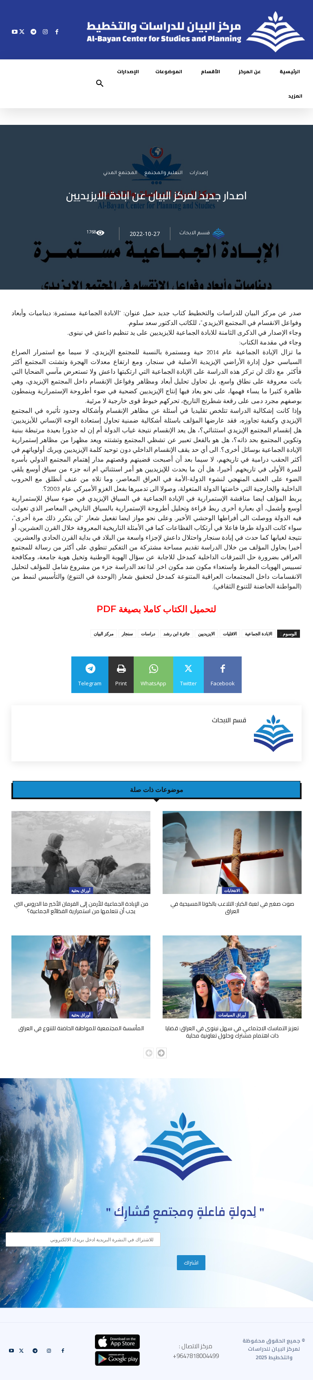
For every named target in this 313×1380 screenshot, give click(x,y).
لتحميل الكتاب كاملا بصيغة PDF (156, 609)
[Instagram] (45, 31)
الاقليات (230, 633)
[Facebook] (56, 31)
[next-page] (161, 1053)
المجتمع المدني (120, 174)
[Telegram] (33, 31)
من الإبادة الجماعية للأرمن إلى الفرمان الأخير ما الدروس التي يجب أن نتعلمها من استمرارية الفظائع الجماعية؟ (81, 907)
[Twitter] (21, 31)
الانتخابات (232, 890)
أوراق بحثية (80, 890)
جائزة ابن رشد (176, 633)
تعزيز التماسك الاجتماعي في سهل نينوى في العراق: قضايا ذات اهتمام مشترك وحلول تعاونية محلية (232, 1032)
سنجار (127, 633)
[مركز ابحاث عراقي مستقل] (183, 1147)
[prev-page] (148, 1053)
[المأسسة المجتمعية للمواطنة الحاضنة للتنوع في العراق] (80, 977)
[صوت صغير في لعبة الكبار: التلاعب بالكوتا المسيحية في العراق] (232, 852)
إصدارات (199, 174)
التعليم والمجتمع (163, 174)
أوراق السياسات (232, 1015)
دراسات (148, 633)
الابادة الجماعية (258, 633)
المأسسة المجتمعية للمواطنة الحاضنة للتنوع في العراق (81, 1028)
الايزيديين (206, 633)
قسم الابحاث (194, 234)
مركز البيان (104, 633)
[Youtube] (14, 31)
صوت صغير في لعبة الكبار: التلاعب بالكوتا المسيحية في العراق (232, 907)
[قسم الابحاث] (219, 234)
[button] (100, 84)
